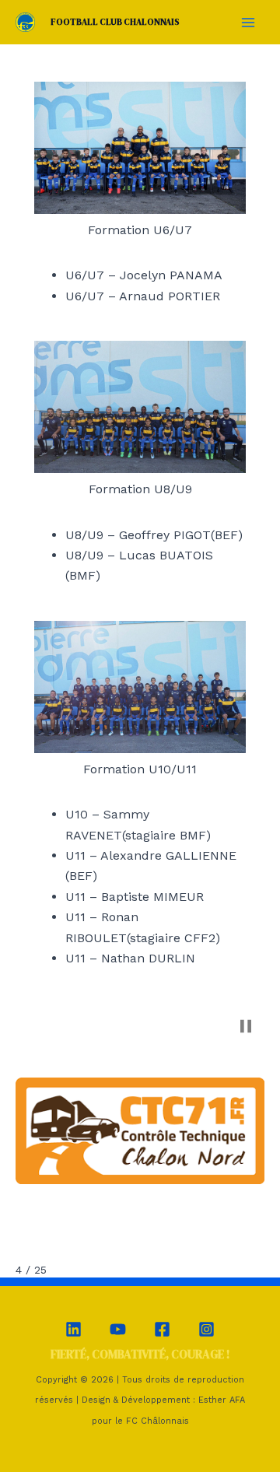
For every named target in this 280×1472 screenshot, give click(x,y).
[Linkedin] (73, 1329)
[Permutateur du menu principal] (248, 21)
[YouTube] (118, 1329)
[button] (246, 1026)
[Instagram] (206, 1329)
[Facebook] (162, 1329)
